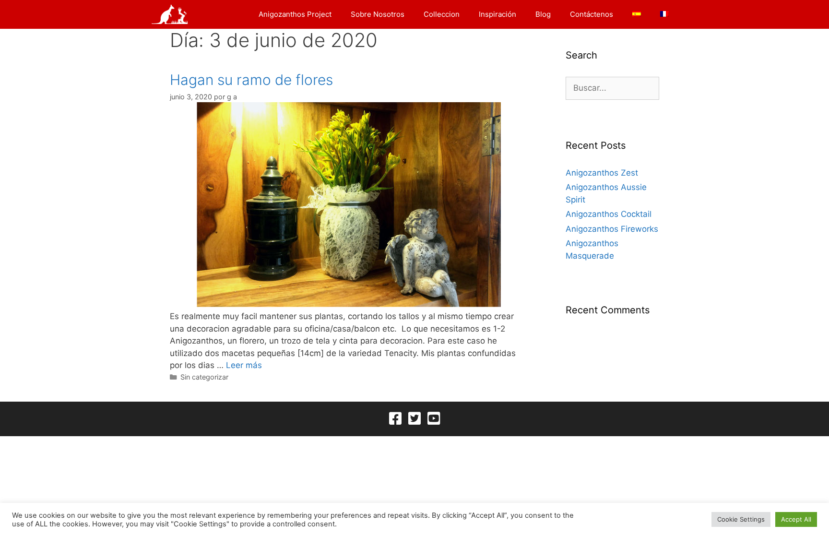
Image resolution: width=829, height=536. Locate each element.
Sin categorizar (204, 377)
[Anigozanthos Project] (172, 14)
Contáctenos (591, 14)
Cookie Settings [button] (741, 519)
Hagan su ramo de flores (251, 79)
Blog (543, 14)
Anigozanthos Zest (602, 173)
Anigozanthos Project (295, 14)
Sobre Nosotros (377, 14)
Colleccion (442, 14)
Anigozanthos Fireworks (612, 229)
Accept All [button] (796, 519)
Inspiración (497, 14)
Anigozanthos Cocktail (608, 214)
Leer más (244, 365)
